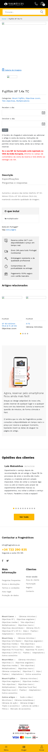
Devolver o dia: (8, 119)
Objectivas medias (10, 622)
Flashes (33, 631)
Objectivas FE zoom (34, 650)
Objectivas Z (7, 663)
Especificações (10, 179)
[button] (20, 333)
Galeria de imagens (13, 70)
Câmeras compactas (11, 671)
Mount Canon (8, 616)
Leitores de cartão (30, 706)
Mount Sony (7, 638)
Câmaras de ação (9, 703)
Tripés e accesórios (10, 706)
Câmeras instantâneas (23, 700)
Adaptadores (7, 634)
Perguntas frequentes (11, 580)
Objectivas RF (8, 619)
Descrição (7, 175)
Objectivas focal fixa (27, 687)
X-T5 (28, 324)
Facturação (31, 584)
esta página (11, 230)
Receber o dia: (8, 107)
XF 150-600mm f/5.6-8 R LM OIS (9, 325)
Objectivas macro (25, 625)
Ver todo (24, 517)
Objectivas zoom (33, 98)
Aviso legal (6, 592)
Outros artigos (8, 697)
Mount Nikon (7, 660)
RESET (5, 130)
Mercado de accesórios (20, 709)
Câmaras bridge (26, 703)
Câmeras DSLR (32, 628)
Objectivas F (28, 671)
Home (4, 19)
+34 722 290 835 (14, 549)
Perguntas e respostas (14, 182)
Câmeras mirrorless (34, 327)
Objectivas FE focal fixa (12, 650)
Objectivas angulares (25, 619)
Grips (25, 631)
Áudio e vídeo (26, 697)
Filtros (4, 709)
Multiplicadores (22, 101)
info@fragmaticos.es (11, 545)
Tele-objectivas (8, 101)
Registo (29, 587)
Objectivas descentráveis (12, 628)
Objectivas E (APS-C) (11, 653)
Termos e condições (10, 588)
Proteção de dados (10, 595)
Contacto (30, 591)
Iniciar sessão (32, 577)
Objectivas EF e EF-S (11, 631)
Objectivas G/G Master (11, 641)
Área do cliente (32, 580)
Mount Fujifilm (18, 98)
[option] (24, 44)
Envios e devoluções (11, 584)
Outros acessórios (23, 634)
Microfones (7, 700)
